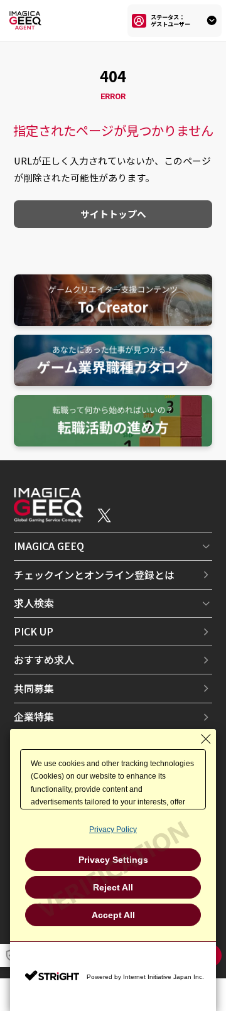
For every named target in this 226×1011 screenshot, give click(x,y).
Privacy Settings (113, 860)
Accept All (113, 915)
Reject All (113, 887)
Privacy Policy (113, 829)
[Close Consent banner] (206, 739)
